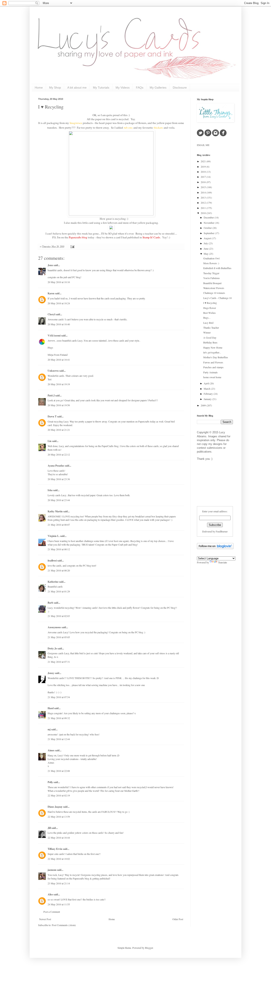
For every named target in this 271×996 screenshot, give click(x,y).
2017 (203, 176)
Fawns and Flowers (213, 362)
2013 (203, 197)
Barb (50, 602)
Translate (222, 562)
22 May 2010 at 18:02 (59, 858)
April (207, 383)
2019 (203, 166)
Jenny (51, 673)
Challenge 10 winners (214, 292)
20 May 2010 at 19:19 (59, 384)
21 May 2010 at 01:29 (59, 591)
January (208, 399)
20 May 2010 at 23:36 (59, 479)
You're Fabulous (211, 278)
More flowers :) (211, 263)
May (206, 253)
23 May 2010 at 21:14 (59, 883)
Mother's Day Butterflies (215, 357)
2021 (203, 161)
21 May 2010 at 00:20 (59, 570)
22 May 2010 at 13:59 (59, 816)
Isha (50, 490)
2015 (203, 187)
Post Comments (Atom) (64, 925)
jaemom (52, 870)
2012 (203, 202)
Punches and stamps (213, 367)
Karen (51, 293)
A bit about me (77, 87)
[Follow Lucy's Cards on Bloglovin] (215, 548)
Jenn (50, 265)
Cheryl (51, 314)
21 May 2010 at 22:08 (59, 770)
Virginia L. (53, 536)
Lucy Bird (208, 322)
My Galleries (158, 87)
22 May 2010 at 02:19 (59, 795)
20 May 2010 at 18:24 (59, 303)
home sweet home (212, 377)
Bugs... (206, 317)
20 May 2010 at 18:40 (59, 324)
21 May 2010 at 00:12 (59, 549)
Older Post (177, 919)
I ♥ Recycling (51, 107)
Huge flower (209, 308)
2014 (203, 192)
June (206, 248)
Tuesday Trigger (211, 273)
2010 (203, 213)
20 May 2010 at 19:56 (59, 405)
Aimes (51, 750)
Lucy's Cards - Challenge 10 (217, 298)
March (207, 388)
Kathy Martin (55, 511)
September (209, 233)
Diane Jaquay (55, 806)
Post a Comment (51, 911)
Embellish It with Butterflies (217, 268)
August (208, 238)
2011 (203, 208)
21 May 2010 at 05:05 (59, 637)
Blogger (149, 947)
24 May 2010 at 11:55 (59, 904)
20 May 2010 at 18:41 (59, 359)
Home (39, 87)
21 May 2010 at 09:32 (59, 718)
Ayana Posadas (56, 465)
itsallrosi (52, 560)
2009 (203, 405)
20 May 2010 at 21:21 (59, 429)
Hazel (51, 708)
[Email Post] (71, 246)
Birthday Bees (210, 342)
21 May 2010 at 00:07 (59, 524)
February (208, 393)
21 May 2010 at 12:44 (59, 739)
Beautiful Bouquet (212, 283)
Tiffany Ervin (55, 849)
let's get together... (212, 352)
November (209, 222)
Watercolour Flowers (213, 288)
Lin (49, 441)
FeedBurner (222, 531)
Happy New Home (212, 347)
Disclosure (180, 87)
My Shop (55, 87)
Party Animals (210, 372)
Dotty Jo (52, 648)
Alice (51, 894)
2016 (203, 182)
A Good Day (209, 337)
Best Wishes (209, 312)
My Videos (123, 87)
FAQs (139, 87)
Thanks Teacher (211, 327)
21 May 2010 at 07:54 (59, 697)
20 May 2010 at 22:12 (59, 454)
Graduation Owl (211, 258)
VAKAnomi (54, 335)
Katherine (53, 581)
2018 (203, 171)
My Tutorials (101, 87)
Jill (49, 828)
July (206, 243)
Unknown (53, 370)
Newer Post (45, 919)
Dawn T (52, 416)
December (209, 217)
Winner (207, 332)
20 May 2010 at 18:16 (59, 282)
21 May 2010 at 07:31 (59, 661)
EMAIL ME (203, 145)
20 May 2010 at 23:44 (59, 500)
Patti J (51, 395)
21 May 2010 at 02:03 (59, 616)
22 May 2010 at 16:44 (59, 837)
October (208, 227)
